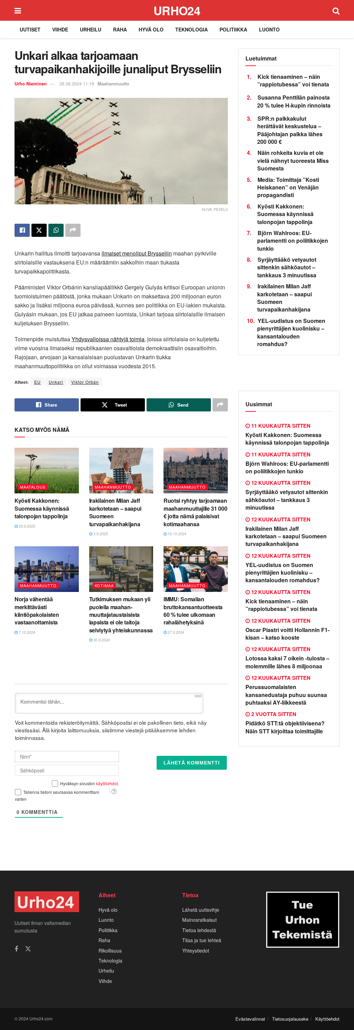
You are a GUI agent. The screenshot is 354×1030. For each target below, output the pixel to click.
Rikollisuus (110, 950)
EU (37, 382)
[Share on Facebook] (22, 230)
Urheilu (90, 29)
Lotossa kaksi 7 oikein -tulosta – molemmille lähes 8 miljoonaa (287, 662)
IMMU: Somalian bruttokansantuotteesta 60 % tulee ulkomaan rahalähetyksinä (193, 610)
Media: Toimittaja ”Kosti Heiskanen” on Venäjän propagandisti (288, 187)
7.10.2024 (26, 632)
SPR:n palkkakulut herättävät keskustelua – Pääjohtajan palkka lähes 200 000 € (290, 130)
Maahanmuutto (113, 83)
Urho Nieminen (31, 83)
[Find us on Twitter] (28, 949)
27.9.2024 (175, 632)
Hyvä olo (151, 29)
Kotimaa (104, 585)
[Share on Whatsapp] (56, 230)
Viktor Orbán (85, 382)
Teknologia (191, 29)
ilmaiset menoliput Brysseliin (137, 253)
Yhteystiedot (195, 950)
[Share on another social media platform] (73, 230)
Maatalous (33, 487)
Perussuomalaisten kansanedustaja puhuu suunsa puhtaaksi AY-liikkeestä (286, 694)
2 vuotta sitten (273, 714)
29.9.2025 (26, 526)
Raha (120, 29)
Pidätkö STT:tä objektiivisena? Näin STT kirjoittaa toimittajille (285, 727)
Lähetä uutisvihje (200, 909)
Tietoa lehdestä (199, 930)
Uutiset (30, 29)
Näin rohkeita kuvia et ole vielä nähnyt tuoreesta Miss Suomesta (293, 160)
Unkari (56, 382)
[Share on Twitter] (39, 230)
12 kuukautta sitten (280, 482)
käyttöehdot (107, 783)
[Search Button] (336, 10)
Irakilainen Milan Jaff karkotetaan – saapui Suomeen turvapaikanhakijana (115, 512)
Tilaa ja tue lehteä (201, 940)
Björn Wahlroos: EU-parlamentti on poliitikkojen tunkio (292, 240)
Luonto (269, 29)
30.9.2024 (101, 639)
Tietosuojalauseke (290, 1018)
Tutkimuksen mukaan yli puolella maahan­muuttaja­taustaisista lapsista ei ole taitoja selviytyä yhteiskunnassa (121, 614)
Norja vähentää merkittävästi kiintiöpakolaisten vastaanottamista (37, 610)
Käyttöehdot (327, 1018)
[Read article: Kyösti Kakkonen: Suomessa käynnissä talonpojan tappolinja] (47, 471)
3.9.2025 (100, 533)
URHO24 (176, 10)
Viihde (60, 29)
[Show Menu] (18, 10)
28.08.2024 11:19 (76, 83)
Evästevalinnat (250, 1018)
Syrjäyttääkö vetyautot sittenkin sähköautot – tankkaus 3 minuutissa (286, 267)
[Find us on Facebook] (16, 949)
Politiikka (233, 29)
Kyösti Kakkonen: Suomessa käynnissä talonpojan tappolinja (42, 508)
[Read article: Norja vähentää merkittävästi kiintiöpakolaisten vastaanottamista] (47, 569)
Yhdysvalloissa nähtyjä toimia (108, 339)
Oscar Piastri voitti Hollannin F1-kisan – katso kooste (287, 633)
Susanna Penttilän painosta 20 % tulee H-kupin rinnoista (293, 101)
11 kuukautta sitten (280, 425)
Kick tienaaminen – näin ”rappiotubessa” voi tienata (293, 80)
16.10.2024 (176, 533)
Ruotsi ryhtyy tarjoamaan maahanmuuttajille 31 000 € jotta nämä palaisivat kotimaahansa (195, 512)
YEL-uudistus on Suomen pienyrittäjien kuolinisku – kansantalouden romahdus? (291, 332)
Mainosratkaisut (199, 919)
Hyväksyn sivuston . (89, 783)
